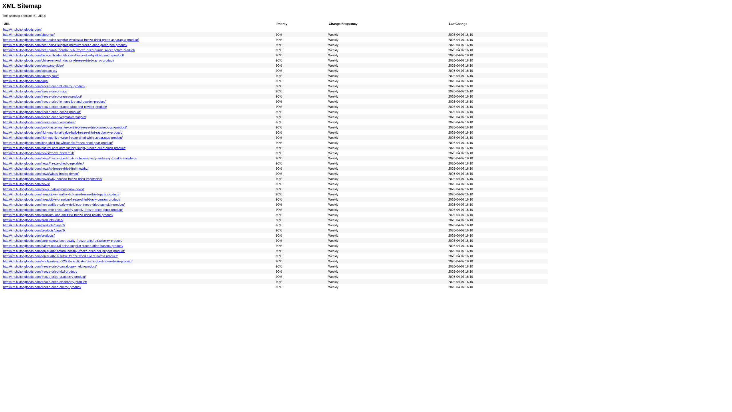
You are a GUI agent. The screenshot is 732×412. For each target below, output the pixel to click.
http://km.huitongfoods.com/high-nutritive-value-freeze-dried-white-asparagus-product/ (63, 137)
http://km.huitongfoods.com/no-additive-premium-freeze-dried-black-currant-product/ (61, 199)
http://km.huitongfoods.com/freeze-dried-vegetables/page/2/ (44, 117)
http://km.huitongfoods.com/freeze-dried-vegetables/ (39, 122)
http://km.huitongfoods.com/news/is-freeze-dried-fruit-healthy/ (45, 168)
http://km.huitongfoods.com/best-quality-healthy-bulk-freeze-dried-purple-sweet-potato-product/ (69, 50)
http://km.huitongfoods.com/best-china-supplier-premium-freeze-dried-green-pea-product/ (65, 45)
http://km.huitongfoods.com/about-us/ (29, 34)
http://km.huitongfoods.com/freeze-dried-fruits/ (35, 91)
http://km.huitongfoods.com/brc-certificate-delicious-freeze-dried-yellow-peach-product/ (63, 55)
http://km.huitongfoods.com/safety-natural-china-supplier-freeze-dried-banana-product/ (63, 245)
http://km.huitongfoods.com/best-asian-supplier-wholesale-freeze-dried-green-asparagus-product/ (71, 39)
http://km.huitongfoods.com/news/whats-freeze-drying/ (41, 173)
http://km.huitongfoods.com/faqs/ (25, 81)
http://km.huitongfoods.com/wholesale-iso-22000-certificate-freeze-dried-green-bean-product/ (67, 261)
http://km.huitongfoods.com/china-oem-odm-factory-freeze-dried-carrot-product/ (58, 60)
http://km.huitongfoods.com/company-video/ (33, 65)
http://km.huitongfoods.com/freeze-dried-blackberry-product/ (45, 282)
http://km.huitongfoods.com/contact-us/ (30, 70)
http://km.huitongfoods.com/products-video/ (33, 220)
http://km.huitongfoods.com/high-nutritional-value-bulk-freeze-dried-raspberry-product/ (62, 132)
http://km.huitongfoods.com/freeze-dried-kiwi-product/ (40, 271)
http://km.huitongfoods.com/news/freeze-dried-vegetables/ (43, 163)
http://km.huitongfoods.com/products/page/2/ (34, 225)
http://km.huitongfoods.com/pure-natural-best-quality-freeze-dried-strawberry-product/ (62, 240)
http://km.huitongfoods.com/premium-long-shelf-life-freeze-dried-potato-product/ (58, 215)
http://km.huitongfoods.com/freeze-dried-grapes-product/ (42, 96)
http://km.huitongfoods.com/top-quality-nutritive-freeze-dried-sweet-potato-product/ (60, 256)
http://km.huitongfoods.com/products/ (29, 235)
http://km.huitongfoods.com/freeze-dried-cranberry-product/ (44, 276)
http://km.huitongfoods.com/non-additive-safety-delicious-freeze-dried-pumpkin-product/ (64, 204)
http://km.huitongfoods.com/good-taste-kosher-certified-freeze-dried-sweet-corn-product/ (65, 127)
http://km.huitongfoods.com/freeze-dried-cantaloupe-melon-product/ (50, 266)
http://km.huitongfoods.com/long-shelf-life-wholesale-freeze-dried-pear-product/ (58, 142)
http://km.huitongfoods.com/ (22, 29)
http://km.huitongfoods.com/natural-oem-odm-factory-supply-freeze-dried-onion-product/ (64, 148)
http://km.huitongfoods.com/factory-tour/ (31, 76)
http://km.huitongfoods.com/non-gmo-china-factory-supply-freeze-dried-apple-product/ (63, 209)
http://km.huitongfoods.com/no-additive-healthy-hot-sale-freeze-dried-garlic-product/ (61, 194)
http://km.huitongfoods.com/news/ (26, 184)
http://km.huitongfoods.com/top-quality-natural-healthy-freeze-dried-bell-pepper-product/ (64, 251)
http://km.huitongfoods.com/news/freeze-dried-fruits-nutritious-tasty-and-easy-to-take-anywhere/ (70, 158)
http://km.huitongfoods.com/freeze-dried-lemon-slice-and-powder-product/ (54, 101)
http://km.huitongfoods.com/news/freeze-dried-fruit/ (38, 153)
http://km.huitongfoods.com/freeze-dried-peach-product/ (42, 112)
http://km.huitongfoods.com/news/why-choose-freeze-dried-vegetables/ (52, 179)
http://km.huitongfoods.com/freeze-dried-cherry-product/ (42, 287)
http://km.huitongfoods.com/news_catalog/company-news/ (43, 189)
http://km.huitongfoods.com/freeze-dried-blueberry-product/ (44, 86)
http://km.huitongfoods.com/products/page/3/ (34, 230)
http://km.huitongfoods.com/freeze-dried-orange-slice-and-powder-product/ (55, 106)
